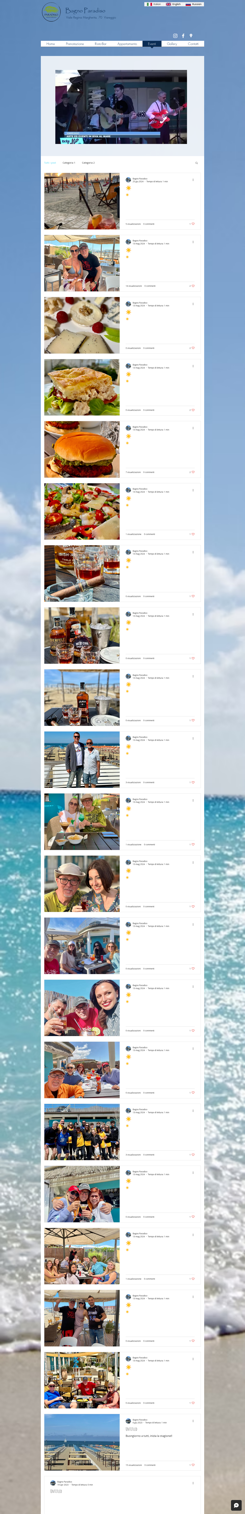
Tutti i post (50, 162)
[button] (182, 140)
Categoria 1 (69, 162)
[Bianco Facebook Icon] (183, 36)
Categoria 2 (88, 162)
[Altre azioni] (194, 180)
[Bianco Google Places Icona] (191, 36)
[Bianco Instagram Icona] (175, 36)
